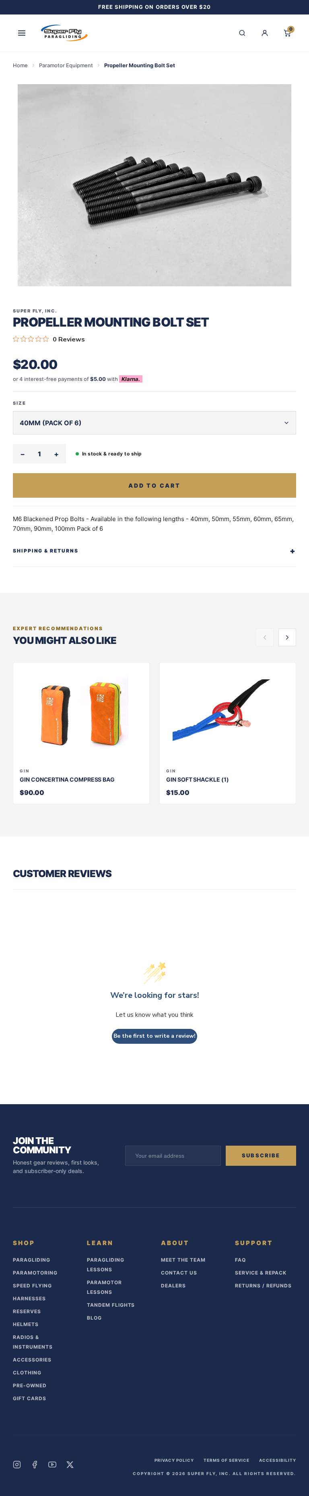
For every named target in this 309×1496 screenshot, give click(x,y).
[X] (70, 1465)
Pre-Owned (30, 1385)
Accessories (32, 1360)
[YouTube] (52, 1465)
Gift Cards (29, 1398)
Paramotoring (35, 1273)
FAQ (240, 1260)
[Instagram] (17, 1465)
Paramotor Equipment (66, 65)
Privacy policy (174, 1460)
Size (19, 403)
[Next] (287, 637)
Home (20, 65)
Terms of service (226, 1460)
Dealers (173, 1286)
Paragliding (31, 1260)
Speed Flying (32, 1286)
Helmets (26, 1324)
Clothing (27, 1373)
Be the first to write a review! (154, 1036)
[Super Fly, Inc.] (64, 33)
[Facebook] (35, 1465)
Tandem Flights (111, 1305)
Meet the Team (183, 1260)
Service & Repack (260, 1273)
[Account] (265, 33)
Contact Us (179, 1273)
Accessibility (277, 1460)
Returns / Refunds (263, 1286)
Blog (94, 1318)
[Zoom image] (154, 185)
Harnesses (29, 1298)
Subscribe (261, 1155)
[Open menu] (22, 33)
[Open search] (242, 33)
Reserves (27, 1311)
